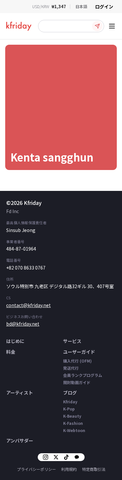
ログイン (104, 6)
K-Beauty (72, 416)
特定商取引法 (93, 469)
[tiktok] (66, 457)
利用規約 (69, 469)
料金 (10, 351)
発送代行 (71, 368)
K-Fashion (73, 423)
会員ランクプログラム (82, 375)
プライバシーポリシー (36, 469)
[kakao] (76, 457)
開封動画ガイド (76, 382)
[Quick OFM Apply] (97, 26)
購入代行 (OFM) (77, 361)
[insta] (45, 457)
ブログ (70, 392)
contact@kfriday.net (28, 305)
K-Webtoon (74, 430)
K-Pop (69, 408)
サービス (72, 341)
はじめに (15, 341)
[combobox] (81, 6)
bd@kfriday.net (22, 323)
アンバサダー (19, 440)
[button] (71, 26)
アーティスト (19, 392)
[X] (56, 457)
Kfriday (70, 401)
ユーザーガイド (79, 351)
